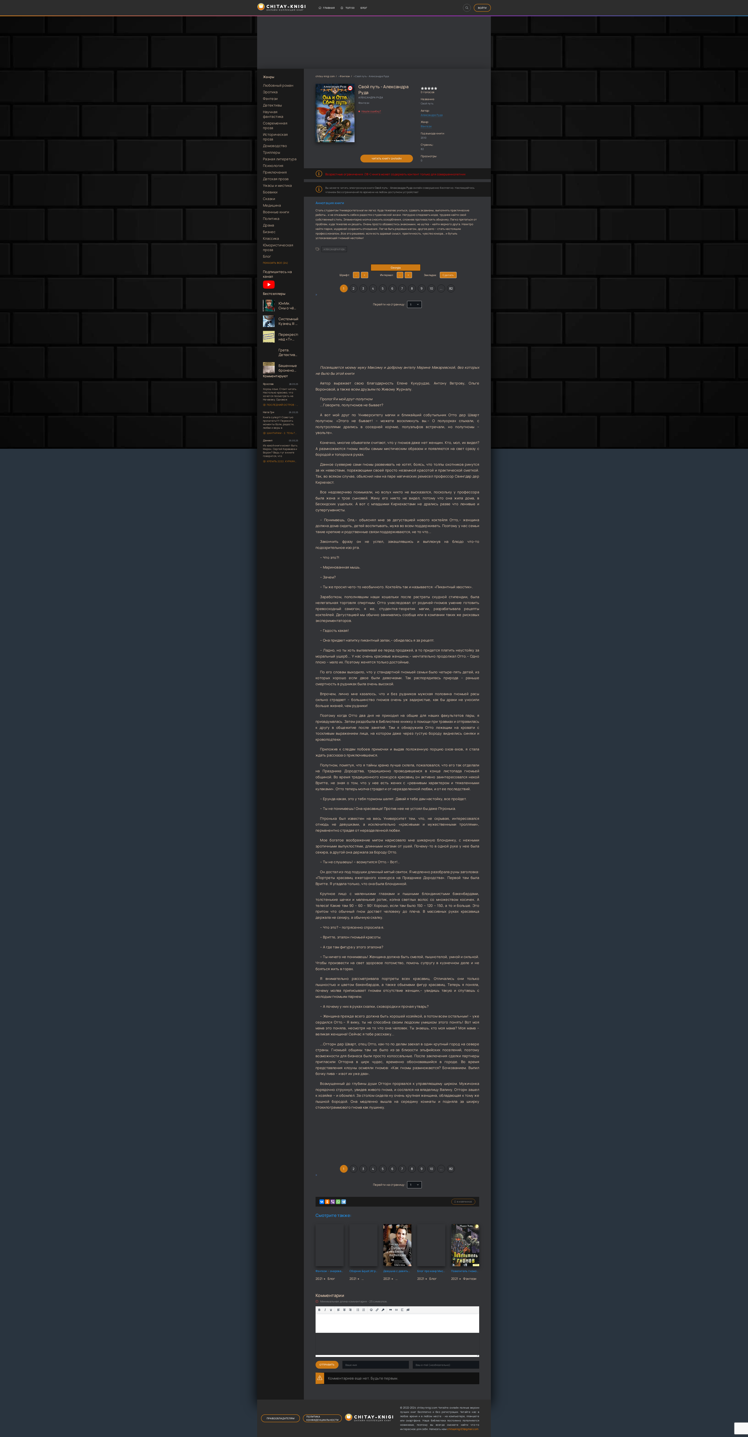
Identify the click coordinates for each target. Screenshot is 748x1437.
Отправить (327, 1364)
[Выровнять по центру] (344, 1310)
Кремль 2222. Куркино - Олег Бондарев (282, 461)
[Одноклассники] (327, 1201)
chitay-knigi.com (325, 76)
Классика (271, 238)
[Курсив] (325, 1310)
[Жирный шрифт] (319, 1310)
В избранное (464, 1201)
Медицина (272, 205)
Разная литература (279, 159)
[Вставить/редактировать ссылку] (377, 1310)
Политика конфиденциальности (322, 1418)
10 (431, 288)
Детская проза (276, 178)
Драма (268, 225)
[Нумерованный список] (364, 1310)
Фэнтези (270, 98)
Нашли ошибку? (371, 111)
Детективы (272, 105)
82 (451, 288)
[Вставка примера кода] (396, 1310)
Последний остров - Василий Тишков (282, 404)
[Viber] (332, 1201)
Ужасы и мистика (277, 185)
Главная (329, 8)
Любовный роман (278, 85)
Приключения (275, 172)
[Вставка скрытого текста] (408, 1310)
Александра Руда (432, 115)
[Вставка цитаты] (390, 1310)
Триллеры (271, 152)
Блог (364, 8)
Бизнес (269, 231)
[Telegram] (343, 1201)
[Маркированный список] (358, 1310)
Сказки (269, 198)
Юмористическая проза (278, 247)
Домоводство (275, 145)
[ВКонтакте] (321, 1201)
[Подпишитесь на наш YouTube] (269, 289)
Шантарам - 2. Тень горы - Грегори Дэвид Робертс (282, 433)
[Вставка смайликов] (371, 1310)
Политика (271, 218)
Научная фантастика (273, 114)
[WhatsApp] (338, 1201)
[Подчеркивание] (331, 1310)
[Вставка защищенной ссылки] (383, 1310)
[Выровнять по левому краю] (338, 1310)
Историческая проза (275, 136)
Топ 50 (350, 8)
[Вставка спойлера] (402, 1310)
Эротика (270, 92)
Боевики (270, 192)
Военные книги (276, 212)
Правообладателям (281, 1418)
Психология (273, 165)
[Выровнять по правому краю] (350, 1310)
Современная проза (275, 125)
